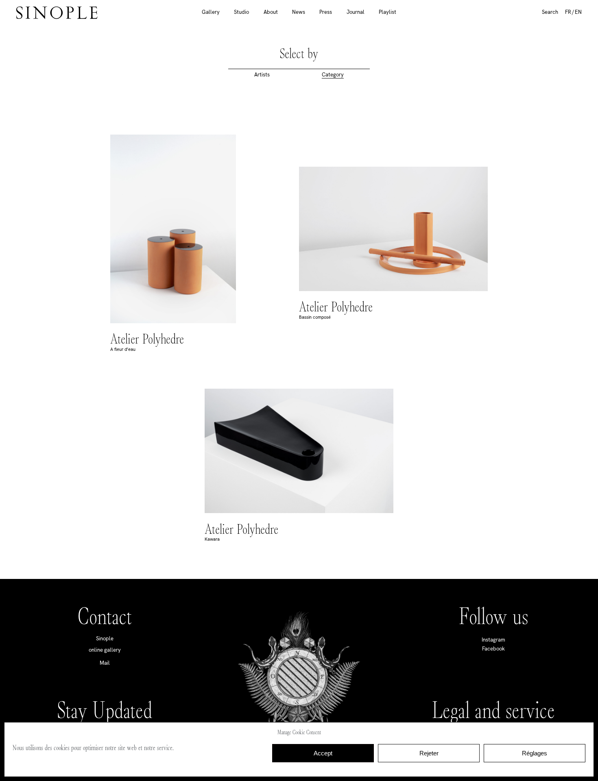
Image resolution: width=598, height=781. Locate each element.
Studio (241, 12)
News (298, 12)
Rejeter (429, 753)
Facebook (493, 648)
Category (333, 74)
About (271, 12)
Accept (323, 753)
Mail (105, 662)
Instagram (493, 639)
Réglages (534, 753)
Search (550, 12)
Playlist (387, 12)
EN (578, 12)
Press (325, 12)
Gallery (211, 12)
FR (568, 12)
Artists (262, 74)
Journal (355, 12)
